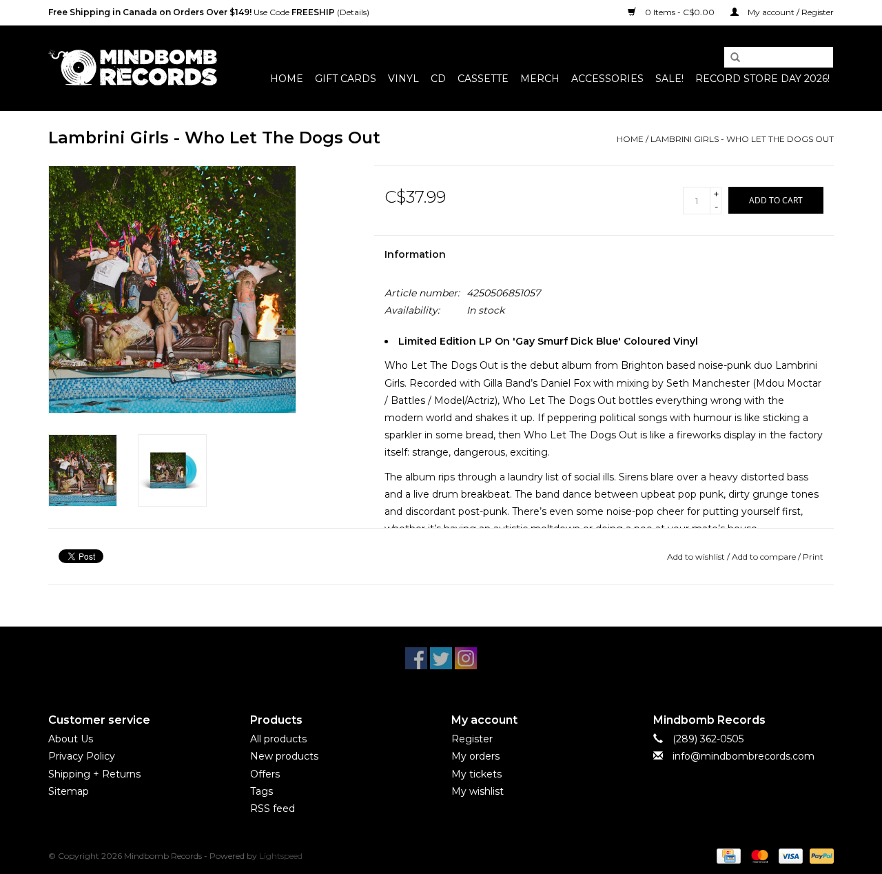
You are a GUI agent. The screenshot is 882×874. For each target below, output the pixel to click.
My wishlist (477, 791)
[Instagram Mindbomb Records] (466, 658)
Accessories (607, 78)
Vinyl (403, 78)
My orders (475, 756)
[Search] (730, 58)
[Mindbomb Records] (132, 68)
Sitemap (68, 791)
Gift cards (345, 78)
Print (813, 556)
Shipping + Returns (94, 774)
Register (472, 739)
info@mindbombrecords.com (743, 756)
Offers (265, 774)
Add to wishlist (696, 556)
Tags (261, 791)
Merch (540, 78)
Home (286, 78)
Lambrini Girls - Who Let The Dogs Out (742, 139)
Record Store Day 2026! (762, 78)
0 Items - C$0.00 (680, 12)
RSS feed (272, 808)
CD (438, 78)
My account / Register (790, 12)
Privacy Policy (81, 756)
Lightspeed (280, 856)
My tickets (476, 774)
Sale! (669, 78)
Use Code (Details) (208, 12)
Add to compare (765, 556)
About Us (70, 739)
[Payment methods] (727, 855)
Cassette (483, 78)
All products (278, 739)
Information (415, 254)
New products (284, 756)
